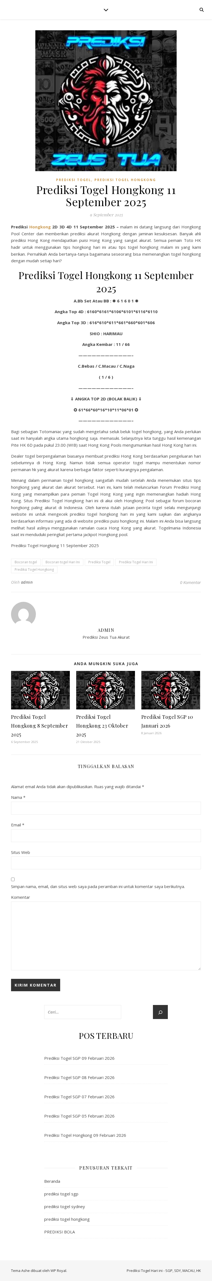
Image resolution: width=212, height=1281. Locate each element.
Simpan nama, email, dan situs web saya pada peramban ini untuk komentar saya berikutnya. (98, 886)
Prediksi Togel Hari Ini (136, 562)
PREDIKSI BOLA (59, 1231)
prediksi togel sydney (64, 1206)
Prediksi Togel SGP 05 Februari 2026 (79, 1116)
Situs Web (20, 852)
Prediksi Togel (99, 562)
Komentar (20, 897)
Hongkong (40, 227)
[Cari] (160, 1012)
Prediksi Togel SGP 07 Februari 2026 (79, 1096)
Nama (18, 797)
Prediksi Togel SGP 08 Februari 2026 (79, 1077)
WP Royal (58, 1270)
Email (17, 824)
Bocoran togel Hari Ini (63, 562)
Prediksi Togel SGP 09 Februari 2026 (79, 1058)
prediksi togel (73, 179)
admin (27, 582)
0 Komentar (190, 582)
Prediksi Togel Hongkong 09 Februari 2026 (85, 1135)
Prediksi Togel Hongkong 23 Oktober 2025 (102, 726)
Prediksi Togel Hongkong (34, 569)
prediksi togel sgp (61, 1194)
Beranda (52, 1181)
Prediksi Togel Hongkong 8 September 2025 (39, 726)
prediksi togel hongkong (125, 179)
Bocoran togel (26, 562)
